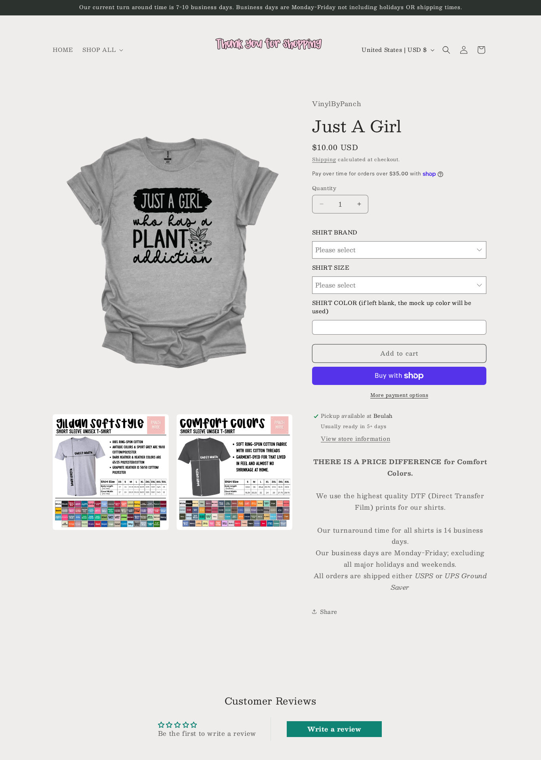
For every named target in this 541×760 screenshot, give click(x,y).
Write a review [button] (334, 729)
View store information (355, 438)
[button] (102, 49)
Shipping (324, 159)
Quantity (324, 188)
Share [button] (328, 611)
